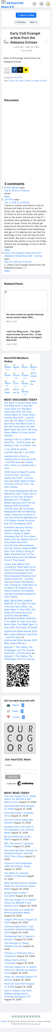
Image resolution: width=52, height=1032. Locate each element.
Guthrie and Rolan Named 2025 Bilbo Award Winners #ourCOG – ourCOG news (20, 634)
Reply (7, 196)
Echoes (28, 80)
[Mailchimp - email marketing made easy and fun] (20, 786)
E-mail (8, 765)
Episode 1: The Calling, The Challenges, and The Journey (19, 657)
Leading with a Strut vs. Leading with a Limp (20, 465)
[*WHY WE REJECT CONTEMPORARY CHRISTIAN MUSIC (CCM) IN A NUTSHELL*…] (8, 383)
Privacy (4, 1021)
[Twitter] (20, 70)
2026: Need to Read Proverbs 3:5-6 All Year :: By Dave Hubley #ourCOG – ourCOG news (19, 476)
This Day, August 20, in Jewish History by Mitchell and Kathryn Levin (20, 969)
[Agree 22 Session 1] (16, 366)
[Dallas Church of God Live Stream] (8, 366)
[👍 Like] (7, 91)
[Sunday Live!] (25, 375)
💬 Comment (20, 91)
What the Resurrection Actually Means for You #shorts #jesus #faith (20, 886)
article (11, 80)
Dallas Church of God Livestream (15, 961)
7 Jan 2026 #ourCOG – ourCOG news (16, 451)
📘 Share (32, 91)
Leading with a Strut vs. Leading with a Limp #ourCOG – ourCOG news (20, 459)
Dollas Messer (11, 187)
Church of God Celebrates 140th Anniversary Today (18, 865)
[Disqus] (26, 143)
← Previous (20, 22)
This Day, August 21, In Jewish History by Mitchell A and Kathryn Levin (20, 902)
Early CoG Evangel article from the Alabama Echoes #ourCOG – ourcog (23, 254)
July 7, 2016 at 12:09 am (17, 202)
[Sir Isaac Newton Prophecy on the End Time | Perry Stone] (8, 391)
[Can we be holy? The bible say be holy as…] (16, 391)
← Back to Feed (26, 15)
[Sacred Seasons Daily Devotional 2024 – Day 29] (16, 375)
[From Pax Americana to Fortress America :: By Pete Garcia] (16, 383)
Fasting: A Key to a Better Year (20, 445)
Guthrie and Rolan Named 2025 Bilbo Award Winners (20, 641)
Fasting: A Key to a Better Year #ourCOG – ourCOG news (20, 441)
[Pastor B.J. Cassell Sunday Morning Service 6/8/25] (8, 375)
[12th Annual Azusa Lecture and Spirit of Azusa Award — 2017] (33, 375)
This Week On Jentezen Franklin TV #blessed (16, 874)
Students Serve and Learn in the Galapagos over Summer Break (19, 829)
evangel (35, 80)
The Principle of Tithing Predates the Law (16, 944)
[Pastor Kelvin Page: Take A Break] (25, 383)
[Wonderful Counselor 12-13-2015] (25, 391)
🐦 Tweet (45, 91)
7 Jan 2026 (29, 452)
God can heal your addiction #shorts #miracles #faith (19, 911)
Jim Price (9, 199)
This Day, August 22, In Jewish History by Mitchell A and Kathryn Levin (20, 799)
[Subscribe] (26, 70)
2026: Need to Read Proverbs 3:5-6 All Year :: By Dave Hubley (19, 484)
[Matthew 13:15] (33, 366)
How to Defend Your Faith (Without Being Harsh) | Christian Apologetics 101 (18, 993)
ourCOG (43, 80)
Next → (33, 22)
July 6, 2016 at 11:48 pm (17, 190)
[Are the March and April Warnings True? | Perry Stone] (33, 383)
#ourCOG (18, 77)
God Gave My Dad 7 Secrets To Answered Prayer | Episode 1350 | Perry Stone (20, 853)
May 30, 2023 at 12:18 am (17, 261)
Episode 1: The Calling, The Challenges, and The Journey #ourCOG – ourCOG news (19, 650)
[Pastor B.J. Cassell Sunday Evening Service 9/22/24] (25, 366)
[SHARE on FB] (14, 70)
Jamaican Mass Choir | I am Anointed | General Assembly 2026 (19, 929)
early (21, 80)
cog (16, 80)
